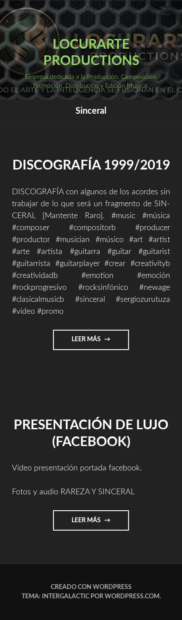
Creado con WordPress (91, 587)
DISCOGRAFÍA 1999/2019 (91, 165)
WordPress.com (132, 596)
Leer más (100, 343)
